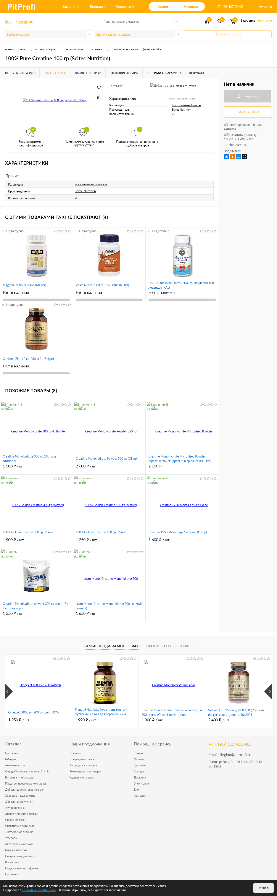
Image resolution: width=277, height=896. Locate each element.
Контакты (265, 6)
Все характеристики (181, 98)
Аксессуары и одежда (19, 844)
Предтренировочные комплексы (26, 783)
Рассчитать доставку (238, 138)
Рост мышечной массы (186, 105)
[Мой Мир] (238, 156)
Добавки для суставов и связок (24, 789)
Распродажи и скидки (83, 765)
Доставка (140, 777)
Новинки (75, 753)
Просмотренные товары (169, 646)
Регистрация (24, 22)
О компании (141, 783)
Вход (8, 22)
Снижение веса (14, 819)
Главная (138, 753)
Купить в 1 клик (248, 112)
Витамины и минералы (19, 777)
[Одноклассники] (232, 156)
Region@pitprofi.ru (235, 754)
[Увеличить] (54, 100)
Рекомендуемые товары (85, 771)
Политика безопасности (39, 890)
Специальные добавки (19, 856)
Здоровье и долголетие (20, 795)
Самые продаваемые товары (112, 646)
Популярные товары (82, 759)
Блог (137, 789)
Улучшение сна (14, 807)
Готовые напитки (16, 850)
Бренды (139, 771)
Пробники (11, 874)
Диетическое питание (19, 832)
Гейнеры (10, 759)
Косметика (12, 862)
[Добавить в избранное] (99, 87)
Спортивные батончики (20, 826)
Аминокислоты (15, 765)
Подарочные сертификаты (22, 868)
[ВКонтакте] (226, 156)
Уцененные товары (81, 777)
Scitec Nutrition (181, 109)
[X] (244, 156)
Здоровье (140, 765)
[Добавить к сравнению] (99, 97)
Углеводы (11, 838)
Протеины (11, 753)
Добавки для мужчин (18, 801)
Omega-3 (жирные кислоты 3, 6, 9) (27, 771)
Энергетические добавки (21, 813)
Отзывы (139, 759)
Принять (263, 888)
